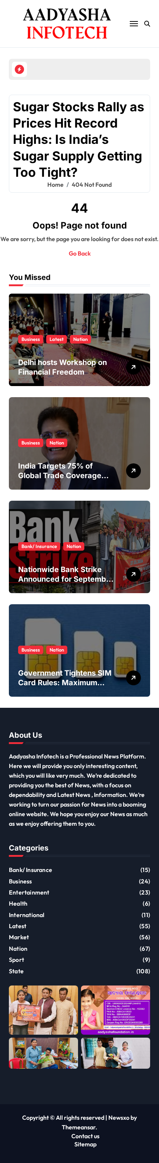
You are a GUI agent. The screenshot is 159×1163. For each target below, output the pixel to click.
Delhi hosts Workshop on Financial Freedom (62, 367)
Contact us (85, 1136)
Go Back (80, 253)
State (16, 971)
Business (30, 339)
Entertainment (29, 892)
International (27, 915)
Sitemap (85, 1144)
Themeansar (78, 1127)
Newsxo (118, 1117)
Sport (16, 959)
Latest (57, 339)
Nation (80, 339)
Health (18, 903)
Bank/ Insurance (39, 546)
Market (19, 937)
